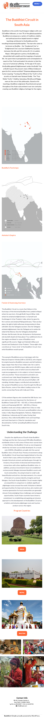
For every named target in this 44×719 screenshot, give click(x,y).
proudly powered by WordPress (28, 716)
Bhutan (22, 633)
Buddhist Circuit (10, 716)
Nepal (22, 592)
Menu (38, 4)
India (22, 549)
